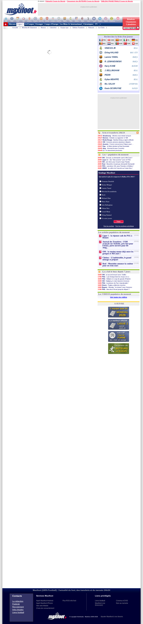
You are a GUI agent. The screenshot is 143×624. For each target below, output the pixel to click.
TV (96, 24)
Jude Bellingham (107, 205)
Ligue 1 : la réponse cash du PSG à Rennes (117, 237)
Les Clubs (101, 27)
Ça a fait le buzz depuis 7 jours (116, 271)
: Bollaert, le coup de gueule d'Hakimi (114, 279)
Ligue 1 (20, 24)
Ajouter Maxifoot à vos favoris (112, 617)
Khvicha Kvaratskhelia (109, 191)
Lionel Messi (106, 211)
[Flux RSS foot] (137, 133)
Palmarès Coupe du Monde (55, 1)
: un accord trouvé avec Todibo (112, 275)
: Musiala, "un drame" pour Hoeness (115, 287)
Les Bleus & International (71, 24)
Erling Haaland (107, 215)
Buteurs (43, 27)
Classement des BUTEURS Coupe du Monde (83, 1)
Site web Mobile (42, 606)
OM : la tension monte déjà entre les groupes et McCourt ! (118, 253)
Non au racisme (122, 603)
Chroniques (88, 24)
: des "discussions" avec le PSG (114, 160)
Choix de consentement (45, 608)
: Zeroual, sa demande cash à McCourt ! (115, 158)
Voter (119, 222)
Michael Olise (106, 198)
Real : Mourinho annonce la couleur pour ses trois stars (118, 265)
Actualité (15, 27)
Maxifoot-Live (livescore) (100, 604)
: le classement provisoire (110, 150)
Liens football (18, 612)
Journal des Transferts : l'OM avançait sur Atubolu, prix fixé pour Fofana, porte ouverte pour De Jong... (118, 245)
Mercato (12, 24)
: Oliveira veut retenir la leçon (114, 136)
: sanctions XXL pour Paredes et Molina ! (115, 166)
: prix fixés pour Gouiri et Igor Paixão (114, 162)
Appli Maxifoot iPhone (44, 603)
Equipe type (64, 27)
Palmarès (91, 27)
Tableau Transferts (78, 27)
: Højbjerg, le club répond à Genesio (113, 281)
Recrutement (18, 607)
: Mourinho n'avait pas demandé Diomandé (116, 164)
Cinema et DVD (122, 601)
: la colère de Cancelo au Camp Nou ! (115, 168)
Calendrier (53, 27)
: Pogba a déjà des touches (112, 285)
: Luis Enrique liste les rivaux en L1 (113, 277)
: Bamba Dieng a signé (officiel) (116, 140)
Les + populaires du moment (115, 154)
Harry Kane (105, 201)
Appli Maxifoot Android (44, 601)
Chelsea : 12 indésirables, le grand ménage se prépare (117, 259)
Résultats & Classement (29, 27)
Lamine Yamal (106, 188)
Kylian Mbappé (107, 185)
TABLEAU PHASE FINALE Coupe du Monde (117, 1)
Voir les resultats (108, 226)
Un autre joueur (107, 218)
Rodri (103, 195)
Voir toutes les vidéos (118, 297)
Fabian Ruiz (105, 208)
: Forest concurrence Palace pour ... (115, 144)
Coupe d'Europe (51, 24)
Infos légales (17, 609)
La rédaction (17, 601)
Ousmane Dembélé (108, 181)
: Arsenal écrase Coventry (111, 148)
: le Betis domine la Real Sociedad (113, 146)
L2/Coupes (29, 24)
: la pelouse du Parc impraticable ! (113, 283)
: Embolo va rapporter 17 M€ (113, 138)
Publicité (16, 604)
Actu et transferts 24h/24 (113, 133)
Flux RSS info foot (69, 601)
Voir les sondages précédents (124, 226)
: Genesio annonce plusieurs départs (114, 142)
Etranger (39, 24)
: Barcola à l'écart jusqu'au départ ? (113, 289)
